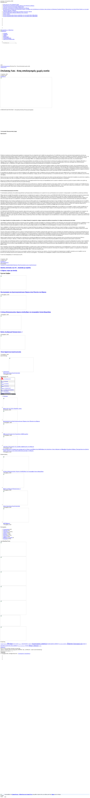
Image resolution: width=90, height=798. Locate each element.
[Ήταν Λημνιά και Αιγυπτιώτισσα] (13, 349)
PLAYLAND (15, 643)
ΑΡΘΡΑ (5, 35)
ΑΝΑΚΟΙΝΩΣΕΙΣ (7, 38)
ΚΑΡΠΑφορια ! (6, 523)
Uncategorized (6, 529)
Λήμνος (4, 536)
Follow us (3, 647)
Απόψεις (5, 532)
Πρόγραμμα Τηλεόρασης (8, 394)
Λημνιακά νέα (77, 644)
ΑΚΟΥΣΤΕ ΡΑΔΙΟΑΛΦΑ (8, 39)
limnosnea (5, 643)
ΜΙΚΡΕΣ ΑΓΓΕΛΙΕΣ (7, 537)
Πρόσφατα (5, 396)
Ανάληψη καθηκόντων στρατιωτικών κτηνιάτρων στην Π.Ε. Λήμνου (17, 11)
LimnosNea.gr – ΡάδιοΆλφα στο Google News (22, 794)
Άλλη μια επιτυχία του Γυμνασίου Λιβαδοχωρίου (13, 6)
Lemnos (2, 643)
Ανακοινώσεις (7, 66)
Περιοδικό (5, 538)
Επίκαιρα (5, 534)
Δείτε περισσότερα (4, 262)
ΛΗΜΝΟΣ (5, 34)
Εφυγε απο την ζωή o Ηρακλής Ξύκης (11, 4)
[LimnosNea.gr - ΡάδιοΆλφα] (7, 30)
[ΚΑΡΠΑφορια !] (16, 522)
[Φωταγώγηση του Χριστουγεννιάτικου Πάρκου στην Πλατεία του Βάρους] (13, 289)
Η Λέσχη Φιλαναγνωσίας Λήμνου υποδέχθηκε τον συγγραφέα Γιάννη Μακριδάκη (20, 15)
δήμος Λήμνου (34, 645)
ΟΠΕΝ (84, 643)
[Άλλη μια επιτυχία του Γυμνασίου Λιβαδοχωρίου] (10, 432)
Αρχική (2, 66)
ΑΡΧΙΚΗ (5, 33)
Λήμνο (52, 794)
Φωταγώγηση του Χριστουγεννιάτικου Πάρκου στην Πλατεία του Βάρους (18, 5)
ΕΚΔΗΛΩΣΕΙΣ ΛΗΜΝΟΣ (39, 644)
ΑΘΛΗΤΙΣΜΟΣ (24, 643)
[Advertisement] (45, 54)
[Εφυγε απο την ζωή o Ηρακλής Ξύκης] (10, 407)
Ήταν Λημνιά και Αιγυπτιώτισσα (11, 352)
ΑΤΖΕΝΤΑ (30, 643)
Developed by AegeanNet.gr (24, 653)
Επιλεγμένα (5, 535)
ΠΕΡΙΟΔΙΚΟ (6, 36)
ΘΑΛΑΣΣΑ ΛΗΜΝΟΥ (63, 643)
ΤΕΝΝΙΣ (27, 645)
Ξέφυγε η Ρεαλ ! (6, 13)
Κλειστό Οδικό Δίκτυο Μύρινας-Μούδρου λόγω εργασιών (15, 12)
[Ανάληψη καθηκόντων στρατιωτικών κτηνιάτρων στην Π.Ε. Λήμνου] (13, 614)
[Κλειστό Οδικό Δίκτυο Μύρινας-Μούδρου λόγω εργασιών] (10, 625)
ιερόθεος (40, 645)
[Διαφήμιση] (3, 31)
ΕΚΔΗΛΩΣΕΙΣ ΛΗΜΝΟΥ (53, 643)
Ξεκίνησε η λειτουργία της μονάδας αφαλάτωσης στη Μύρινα (16, 8)
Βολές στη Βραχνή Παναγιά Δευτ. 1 (11, 332)
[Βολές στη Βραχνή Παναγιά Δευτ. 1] (11, 329)
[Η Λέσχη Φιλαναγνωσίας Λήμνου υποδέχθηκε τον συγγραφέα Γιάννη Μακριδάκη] (13, 309)
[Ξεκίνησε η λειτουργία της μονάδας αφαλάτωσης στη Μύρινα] (10, 445)
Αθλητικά (5, 530)
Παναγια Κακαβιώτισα (21, 645)
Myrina (10, 644)
